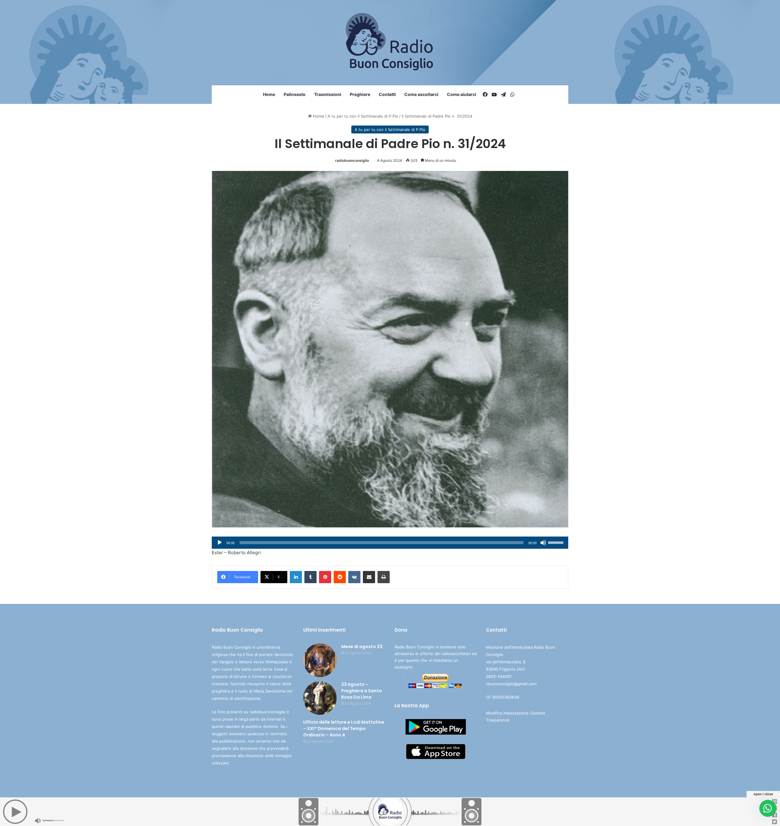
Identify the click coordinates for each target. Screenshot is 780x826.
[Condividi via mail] (369, 577)
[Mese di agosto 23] (320, 660)
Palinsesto (295, 94)
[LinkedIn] (296, 577)
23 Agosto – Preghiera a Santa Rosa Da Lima (361, 690)
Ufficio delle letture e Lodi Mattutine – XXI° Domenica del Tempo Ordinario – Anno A (343, 728)
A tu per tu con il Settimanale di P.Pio (363, 116)
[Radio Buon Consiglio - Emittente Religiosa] (390, 42)
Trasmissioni (327, 94)
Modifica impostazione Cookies (515, 713)
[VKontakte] (354, 577)
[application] (390, 543)
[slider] (556, 542)
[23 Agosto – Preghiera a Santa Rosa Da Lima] (320, 698)
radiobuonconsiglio (352, 160)
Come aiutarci (461, 94)
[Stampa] (384, 577)
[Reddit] (340, 577)
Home (269, 94)
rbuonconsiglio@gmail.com (511, 683)
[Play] (220, 543)
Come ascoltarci (421, 94)
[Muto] (543, 543)
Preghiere (360, 94)
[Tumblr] (310, 577)
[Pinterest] (325, 577)
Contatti (387, 94)
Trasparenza (497, 720)
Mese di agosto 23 (361, 646)
